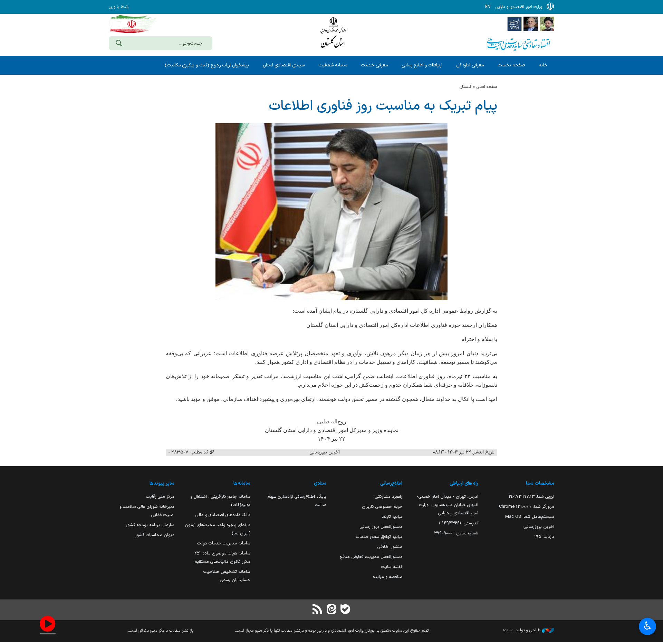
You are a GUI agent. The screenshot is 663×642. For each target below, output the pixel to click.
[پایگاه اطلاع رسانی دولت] (514, 23)
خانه (543, 65)
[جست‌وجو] (118, 44)
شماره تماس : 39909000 (456, 533)
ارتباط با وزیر (119, 7)
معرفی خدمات (374, 65)
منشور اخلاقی (389, 546)
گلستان (465, 87)
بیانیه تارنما (392, 516)
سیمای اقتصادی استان (284, 65)
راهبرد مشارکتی (388, 496)
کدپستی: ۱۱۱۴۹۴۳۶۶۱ (458, 523)
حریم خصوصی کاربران (382, 506)
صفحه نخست (511, 65)
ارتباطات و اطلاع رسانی (422, 65)
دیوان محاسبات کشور (154, 535)
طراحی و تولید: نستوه (522, 630)
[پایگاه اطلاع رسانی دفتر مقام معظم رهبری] (547, 23)
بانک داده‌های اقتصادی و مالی (222, 515)
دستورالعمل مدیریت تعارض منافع (371, 556)
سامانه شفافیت (332, 65)
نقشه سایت (391, 566)
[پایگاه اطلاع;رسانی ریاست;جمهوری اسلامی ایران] (530, 23)
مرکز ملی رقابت (160, 496)
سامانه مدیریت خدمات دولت (223, 543)
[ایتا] (331, 610)
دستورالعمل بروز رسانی (381, 526)
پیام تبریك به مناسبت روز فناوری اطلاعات (383, 106)
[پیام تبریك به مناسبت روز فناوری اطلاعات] (331, 211)
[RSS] (318, 610)
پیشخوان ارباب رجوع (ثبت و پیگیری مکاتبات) (207, 65)
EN (487, 7)
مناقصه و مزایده (387, 577)
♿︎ (648, 626)
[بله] (345, 610)
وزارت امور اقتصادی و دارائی (333, 34)
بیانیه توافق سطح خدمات (379, 536)
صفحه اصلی (487, 87)
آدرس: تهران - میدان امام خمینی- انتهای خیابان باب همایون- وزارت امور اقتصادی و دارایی (447, 504)
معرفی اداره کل (470, 65)
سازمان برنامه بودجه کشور (150, 525)
